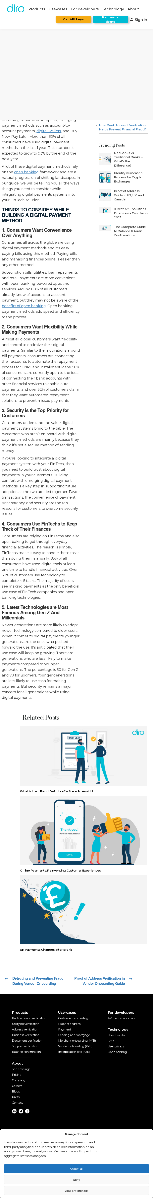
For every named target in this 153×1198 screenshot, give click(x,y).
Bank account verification (29, 1018)
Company (18, 1080)
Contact (17, 1102)
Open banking (117, 1052)
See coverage (21, 1069)
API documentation (121, 1018)
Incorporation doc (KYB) (74, 1052)
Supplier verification (25, 1046)
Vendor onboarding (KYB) (75, 1046)
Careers (17, 1086)
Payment (64, 1029)
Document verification (27, 1040)
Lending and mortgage (74, 1035)
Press (16, 1097)
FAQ (111, 1041)
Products (36, 9)
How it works (116, 1035)
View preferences (76, 1190)
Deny (76, 1179)
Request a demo (110, 19)
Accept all (76, 1168)
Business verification (25, 1035)
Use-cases (58, 9)
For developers (84, 9)
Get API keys (73, 19)
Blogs (16, 1091)
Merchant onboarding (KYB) (77, 1040)
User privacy (116, 1046)
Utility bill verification (25, 1024)
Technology (113, 9)
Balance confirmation (26, 1052)
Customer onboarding (73, 1018)
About (133, 9)
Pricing (17, 1075)
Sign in (138, 19)
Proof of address (69, 1024)
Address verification (25, 1029)
